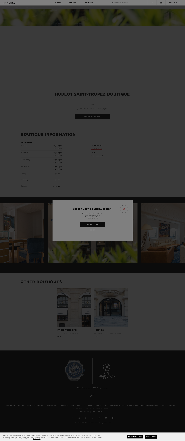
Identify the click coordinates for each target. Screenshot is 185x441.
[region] (92, 436)
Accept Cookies (151, 436)
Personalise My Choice (135, 436)
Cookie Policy (37, 439)
